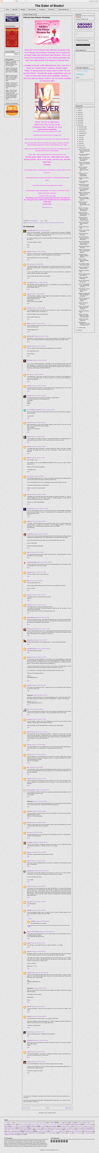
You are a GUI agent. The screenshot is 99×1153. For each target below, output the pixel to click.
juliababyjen (30, 842)
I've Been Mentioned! (63, 9)
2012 (79, 330)
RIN (28, 580)
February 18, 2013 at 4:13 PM (43, 628)
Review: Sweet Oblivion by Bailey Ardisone (83, 260)
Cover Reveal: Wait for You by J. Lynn (84, 155)
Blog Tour (12, 1124)
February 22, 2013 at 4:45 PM (35, 832)
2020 (79, 110)
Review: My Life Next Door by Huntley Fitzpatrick (84, 307)
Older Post (68, 1108)
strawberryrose (30, 972)
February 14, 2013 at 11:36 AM (41, 282)
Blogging (26, 1124)
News (11, 1129)
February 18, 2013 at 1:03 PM (38, 594)
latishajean (29, 811)
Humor (36, 1128)
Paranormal (29, 1129)
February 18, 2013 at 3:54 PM (42, 617)
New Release (57, 222)
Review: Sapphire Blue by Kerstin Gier (84, 274)
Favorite (43, 1126)
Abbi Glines (29, 222)
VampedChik (30, 1040)
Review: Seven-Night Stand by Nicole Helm (84, 223)
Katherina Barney (31, 617)
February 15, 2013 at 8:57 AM (39, 360)
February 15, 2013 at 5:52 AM (38, 346)
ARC (66, 1122)
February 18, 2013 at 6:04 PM (43, 648)
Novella (21, 1129)
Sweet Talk (26, 1133)
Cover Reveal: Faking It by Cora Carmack (84, 264)
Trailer (85, 1133)
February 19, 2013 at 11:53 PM (39, 778)
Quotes (78, 1129)
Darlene (29, 1061)
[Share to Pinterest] (47, 220)
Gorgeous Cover (66, 1126)
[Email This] (41, 220)
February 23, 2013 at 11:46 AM (39, 852)
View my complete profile (82, 19)
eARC (22, 1134)
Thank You (47, 1133)
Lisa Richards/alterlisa (32, 562)
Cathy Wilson (30, 282)
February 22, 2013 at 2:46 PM (38, 822)
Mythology (79, 1128)
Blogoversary (41, 1124)
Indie (41, 1128)
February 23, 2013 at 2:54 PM (39, 901)
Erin (28, 709)
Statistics (6, 1133)
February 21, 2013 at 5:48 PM (39, 811)
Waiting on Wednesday (10, 1134)
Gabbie (28, 943)
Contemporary (36, 222)
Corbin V (29, 886)
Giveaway (46, 222)
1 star (5, 1122)
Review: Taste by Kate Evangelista (84, 231)
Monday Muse (65, 1128)
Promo (60, 1129)
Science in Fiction (54, 1131)
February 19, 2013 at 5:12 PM (38, 754)
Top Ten (69, 1133)
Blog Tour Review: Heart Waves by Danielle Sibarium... (84, 219)
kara (28, 476)
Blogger (57, 1150)
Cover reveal (88, 1124)
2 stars (10, 1122)
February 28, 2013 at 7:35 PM (38, 1051)
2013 (79, 125)
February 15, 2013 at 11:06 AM (36, 374)
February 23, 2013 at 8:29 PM (38, 910)
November (81, 129)
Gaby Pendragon (31, 790)
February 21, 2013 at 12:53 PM (40, 801)
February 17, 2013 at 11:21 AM (39, 572)
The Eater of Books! (49, 5)
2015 (79, 120)
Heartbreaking (90, 1126)
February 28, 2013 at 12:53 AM (40, 1040)
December (81, 127)
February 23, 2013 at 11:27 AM (40, 842)
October (81, 131)
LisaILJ (29, 436)
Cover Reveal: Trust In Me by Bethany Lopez (84, 290)
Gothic (75, 1126)
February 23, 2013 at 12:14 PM (38, 860)
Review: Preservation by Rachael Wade (84, 185)
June (80, 139)
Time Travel (62, 1133)
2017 (79, 116)
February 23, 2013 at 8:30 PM (42, 921)
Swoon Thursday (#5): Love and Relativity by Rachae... (84, 285)
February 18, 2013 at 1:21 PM (38, 604)
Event (19, 1126)
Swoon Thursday (36, 1133)
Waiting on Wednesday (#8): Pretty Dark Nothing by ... (84, 194)
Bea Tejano (29, 360)
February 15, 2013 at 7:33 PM (38, 446)
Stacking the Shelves (75, 1131)
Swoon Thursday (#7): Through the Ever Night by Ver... (84, 189)
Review (17, 1131)
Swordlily (29, 395)
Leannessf (29, 719)
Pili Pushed (38, 1129)
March (80, 145)
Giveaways (42, 9)
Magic (52, 1128)
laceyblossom (30, 508)
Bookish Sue (30, 732)
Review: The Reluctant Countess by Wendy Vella (84, 164)
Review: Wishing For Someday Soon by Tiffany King (84, 238)
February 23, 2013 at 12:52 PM (39, 886)
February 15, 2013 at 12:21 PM (39, 385)
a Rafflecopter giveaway (47, 207)
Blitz (5, 1124)
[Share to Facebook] (45, 220)
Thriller (54, 1133)
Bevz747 (29, 860)
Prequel (54, 1129)
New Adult (51, 222)
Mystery (72, 1128)
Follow (77, 77)
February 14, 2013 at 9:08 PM (38, 323)
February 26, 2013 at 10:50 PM (39, 1016)
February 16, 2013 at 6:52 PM (45, 562)
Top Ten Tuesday (78, 1133)
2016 (79, 118)
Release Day (91, 1129)
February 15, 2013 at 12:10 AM (41, 336)
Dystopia (13, 1126)
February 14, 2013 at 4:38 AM (42, 230)
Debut (6, 1126)
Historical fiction (23, 1128)
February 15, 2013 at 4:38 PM (48, 409)
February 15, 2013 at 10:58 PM (36, 476)
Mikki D (29, 457)
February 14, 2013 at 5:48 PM (38, 308)
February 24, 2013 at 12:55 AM (47, 931)
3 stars (43, 1122)
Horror (32, 1128)
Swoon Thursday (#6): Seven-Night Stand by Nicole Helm (84, 243)
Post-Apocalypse (47, 1129)
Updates (91, 1133)
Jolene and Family (31, 628)
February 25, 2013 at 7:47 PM (40, 988)
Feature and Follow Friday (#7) (83, 182)
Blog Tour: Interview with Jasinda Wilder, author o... (84, 199)
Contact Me (51, 9)
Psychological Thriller (70, 1129)
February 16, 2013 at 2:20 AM (38, 521)
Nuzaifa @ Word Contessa (33, 931)
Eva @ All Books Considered (34, 409)
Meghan (29, 323)
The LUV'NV (34, 701)
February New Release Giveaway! (84, 247)
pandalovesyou (30, 870)
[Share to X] (44, 220)
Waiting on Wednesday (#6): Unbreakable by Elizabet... (84, 295)
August (81, 135)
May (28, 767)
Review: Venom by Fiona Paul (83, 303)
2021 (79, 108)
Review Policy (32, 9)
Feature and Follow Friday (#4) (83, 319)
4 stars (51, 1122)
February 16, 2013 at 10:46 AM (40, 534)
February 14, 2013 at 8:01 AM (36, 264)
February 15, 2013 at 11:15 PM (39, 494)
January (81, 327)
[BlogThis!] (42, 220)
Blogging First (33, 1124)
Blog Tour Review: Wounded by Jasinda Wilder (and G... (84, 204)
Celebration (47, 1124)
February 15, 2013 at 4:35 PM (38, 395)
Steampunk (12, 1133)
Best (86, 1122)
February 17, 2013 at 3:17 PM (36, 580)
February (41, 222)
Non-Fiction (16, 1129)
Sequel (62, 222)
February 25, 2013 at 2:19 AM (41, 972)
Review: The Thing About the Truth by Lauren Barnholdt (84, 315)
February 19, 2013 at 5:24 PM (36, 767)
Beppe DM (29, 901)
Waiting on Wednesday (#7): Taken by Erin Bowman (84, 251)
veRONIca (29, 910)
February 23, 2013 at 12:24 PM (42, 870)
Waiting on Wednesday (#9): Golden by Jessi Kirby (84, 159)
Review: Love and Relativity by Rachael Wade (83, 174)
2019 (79, 112)
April (80, 143)
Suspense (19, 1133)
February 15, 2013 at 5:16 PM (38, 422)
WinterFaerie (30, 640)
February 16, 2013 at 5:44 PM (37, 552)
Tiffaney (29, 1051)
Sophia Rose (30, 534)
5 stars (60, 1122)
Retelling (9, 1131)
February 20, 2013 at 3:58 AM (42, 790)
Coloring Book (55, 1124)
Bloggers (21, 1124)
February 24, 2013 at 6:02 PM (38, 951)
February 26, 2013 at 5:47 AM (38, 1006)
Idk (28, 374)
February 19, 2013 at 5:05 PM (38, 744)
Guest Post (82, 1126)
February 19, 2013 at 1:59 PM (36, 709)
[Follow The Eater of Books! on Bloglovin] (82, 71)
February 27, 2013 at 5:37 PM (37, 1032)
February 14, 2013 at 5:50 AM (38, 251)
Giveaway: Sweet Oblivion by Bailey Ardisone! (83, 256)
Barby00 (29, 1006)
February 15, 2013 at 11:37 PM (41, 508)
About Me (14, 9)
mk (28, 832)
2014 (79, 123)
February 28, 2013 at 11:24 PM (38, 1061)
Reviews (23, 9)
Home (7, 9)
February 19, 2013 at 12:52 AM (40, 695)
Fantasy (33, 1126)
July (80, 137)
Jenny (28, 552)
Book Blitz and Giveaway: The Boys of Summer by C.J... (84, 324)
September (82, 133)
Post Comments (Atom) (50, 1112)
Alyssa (79, 17)
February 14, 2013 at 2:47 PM (37, 293)
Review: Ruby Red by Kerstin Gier (84, 281)
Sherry (28, 1032)
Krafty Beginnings (31, 230)
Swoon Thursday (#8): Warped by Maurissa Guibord (84, 151)
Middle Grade (57, 1128)
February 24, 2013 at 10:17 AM (38, 943)
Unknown (29, 251)
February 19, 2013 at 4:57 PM (40, 732)
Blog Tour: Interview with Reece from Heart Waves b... (83, 209)
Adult (72, 1122)
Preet (28, 264)
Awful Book (80, 1122)
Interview (46, 1128)
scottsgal (29, 572)
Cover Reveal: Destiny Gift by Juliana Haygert (84, 299)
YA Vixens (34, 966)
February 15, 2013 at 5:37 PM (37, 436)
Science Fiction (42, 1131)
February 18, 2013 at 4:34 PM (40, 640)
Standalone (88, 1131)
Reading (84, 1129)
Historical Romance (9, 1128)
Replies (30, 918)
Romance (28, 1131)
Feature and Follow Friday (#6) (83, 234)
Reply (28, 247)
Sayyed (29, 293)
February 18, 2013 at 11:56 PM (39, 685)
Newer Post (26, 1108)
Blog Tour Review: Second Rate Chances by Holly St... (83, 169)
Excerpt (24, 1126)
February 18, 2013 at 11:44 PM (39, 657)
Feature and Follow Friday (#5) (83, 278)
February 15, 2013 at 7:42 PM (37, 457)
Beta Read (92, 1122)
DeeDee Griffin (30, 336)
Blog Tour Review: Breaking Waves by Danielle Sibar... (84, 214)
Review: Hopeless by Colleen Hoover (84, 268)
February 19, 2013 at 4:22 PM (39, 719)
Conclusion (62, 1124)
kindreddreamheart (31, 648)
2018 (79, 114)
